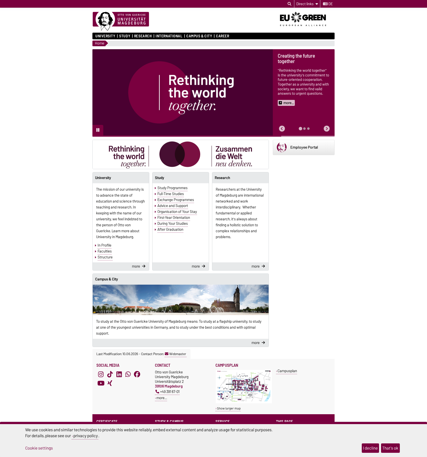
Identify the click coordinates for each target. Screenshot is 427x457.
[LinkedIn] (119, 374)
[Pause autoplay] (97, 130)
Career (222, 36)
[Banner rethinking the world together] (181, 154)
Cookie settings (39, 448)
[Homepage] (120, 21)
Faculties (105, 251)
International (169, 36)
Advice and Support (172, 206)
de (330, 4)
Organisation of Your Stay (177, 212)
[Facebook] (137, 374)
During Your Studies (172, 224)
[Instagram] (100, 374)
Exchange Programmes (175, 200)
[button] (282, 129)
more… (161, 398)
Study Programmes (172, 188)
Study (124, 36)
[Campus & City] (181, 300)
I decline (370, 448)
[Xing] (110, 383)
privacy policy (85, 435)
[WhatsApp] (128, 374)
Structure (105, 257)
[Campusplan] (243, 402)
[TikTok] (110, 374)
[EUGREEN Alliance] (307, 28)
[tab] (300, 128)
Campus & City (199, 36)
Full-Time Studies (170, 194)
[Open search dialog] (289, 4)
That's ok (390, 448)
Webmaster (177, 354)
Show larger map (229, 408)
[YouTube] (100, 383)
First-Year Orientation (173, 218)
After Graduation (170, 229)
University (105, 36)
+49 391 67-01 (170, 391)
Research (143, 36)
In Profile (104, 245)
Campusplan (287, 371)
